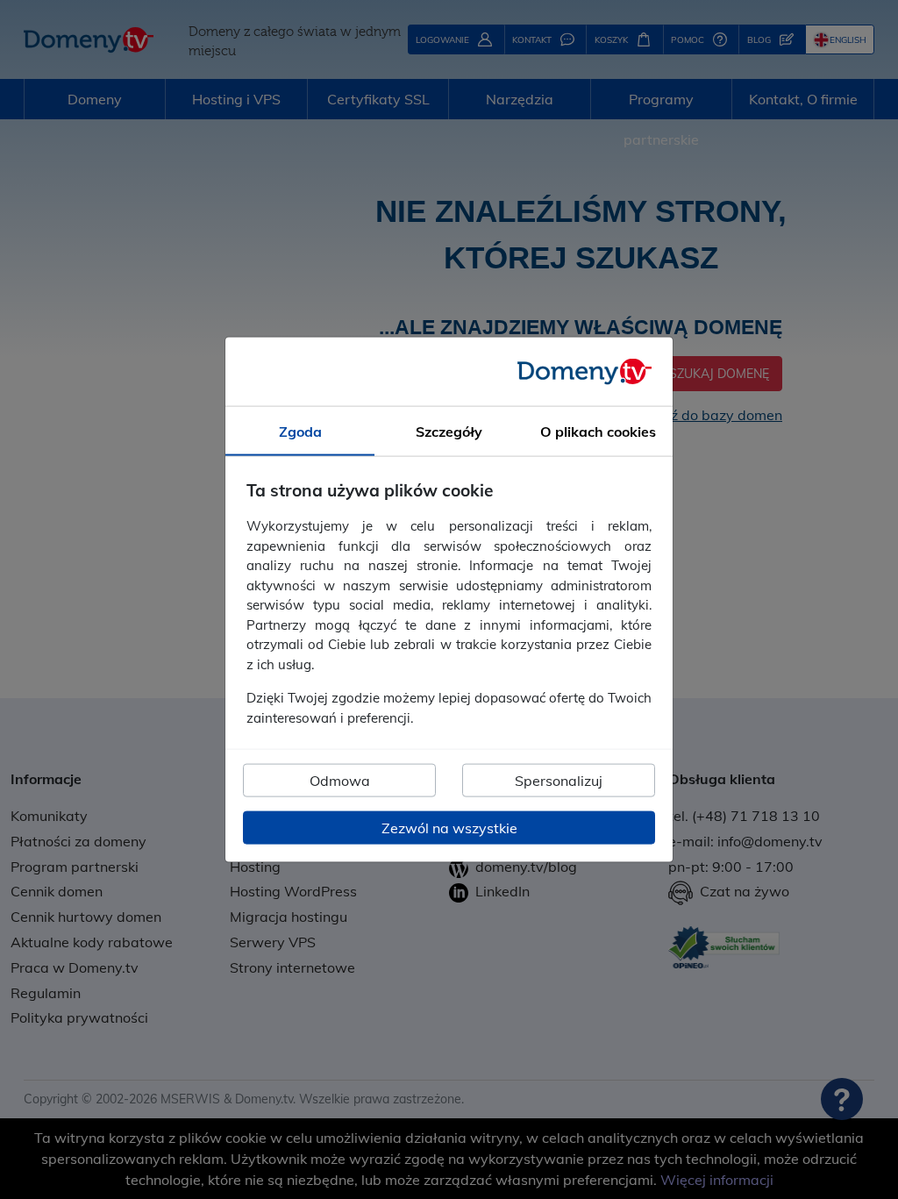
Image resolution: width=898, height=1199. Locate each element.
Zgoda (300, 430)
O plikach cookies (598, 430)
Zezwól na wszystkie (449, 828)
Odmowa (340, 780)
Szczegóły (449, 430)
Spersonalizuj (558, 780)
